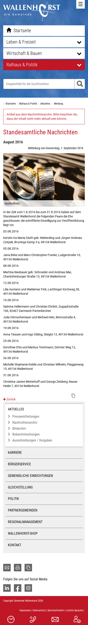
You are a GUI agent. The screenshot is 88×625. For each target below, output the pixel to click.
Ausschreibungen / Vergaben (32, 440)
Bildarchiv (19, 428)
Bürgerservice (19, 464)
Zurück (11, 399)
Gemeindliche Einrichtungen (30, 476)
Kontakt (14, 545)
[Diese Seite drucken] (17, 567)
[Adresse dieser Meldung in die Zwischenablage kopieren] (73, 395)
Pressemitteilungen (25, 416)
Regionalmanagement (25, 522)
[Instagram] (28, 588)
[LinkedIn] (7, 588)
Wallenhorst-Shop (23, 533)
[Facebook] (17, 588)
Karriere (15, 453)
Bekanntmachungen (26, 434)
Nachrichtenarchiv (24, 422)
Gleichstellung (20, 487)
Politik (13, 499)
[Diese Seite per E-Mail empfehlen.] (7, 567)
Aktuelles (16, 409)
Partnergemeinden (22, 510)
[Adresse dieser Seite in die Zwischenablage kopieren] (28, 567)
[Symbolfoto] (44, 180)
